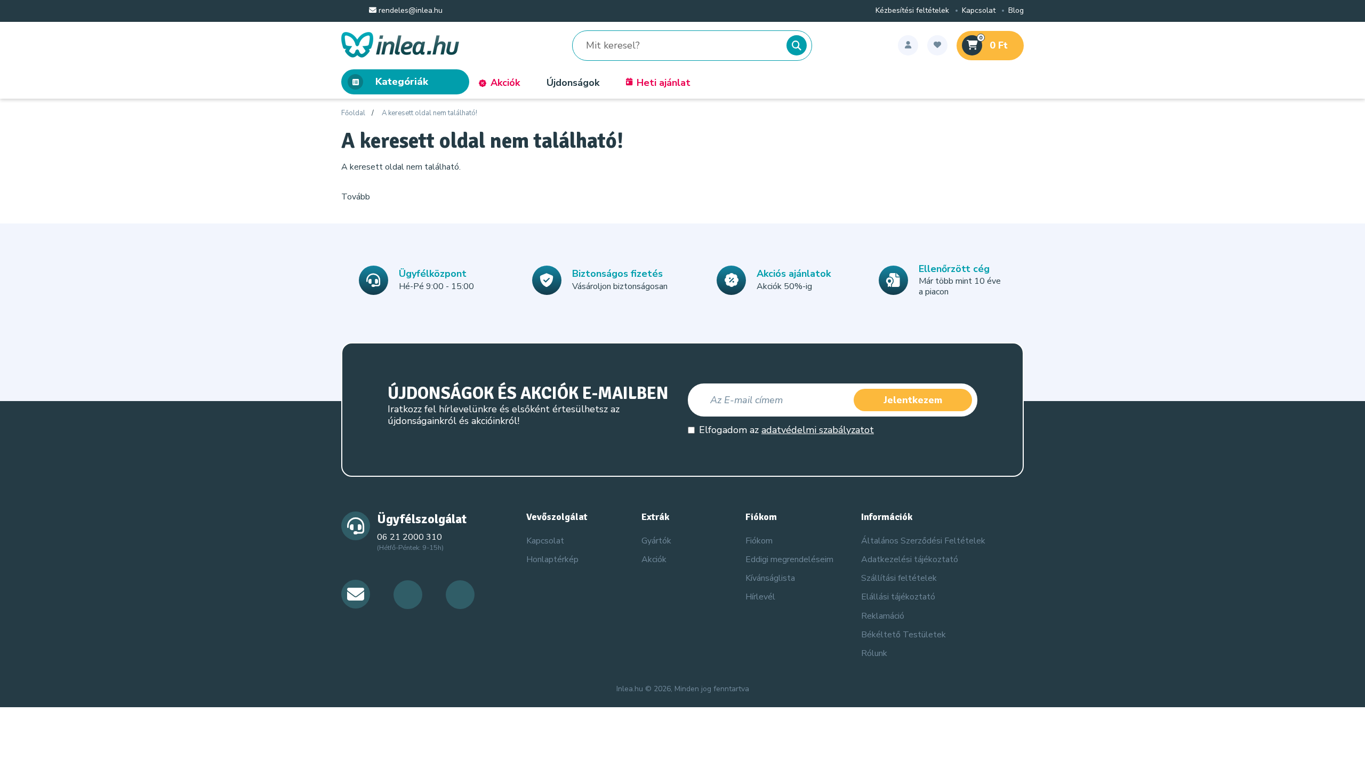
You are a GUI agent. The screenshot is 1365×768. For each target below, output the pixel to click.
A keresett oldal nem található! (429, 113)
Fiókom (759, 541)
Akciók (505, 82)
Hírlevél (760, 597)
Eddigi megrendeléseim (789, 559)
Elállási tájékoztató (898, 597)
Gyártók (656, 541)
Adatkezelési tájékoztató (909, 559)
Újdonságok (573, 82)
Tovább (355, 197)
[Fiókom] (908, 45)
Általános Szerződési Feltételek (923, 541)
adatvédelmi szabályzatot (817, 429)
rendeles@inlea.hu (409, 10)
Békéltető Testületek (903, 635)
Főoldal (353, 113)
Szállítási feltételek (899, 578)
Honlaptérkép (552, 559)
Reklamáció (882, 616)
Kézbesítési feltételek (912, 10)
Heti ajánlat (663, 82)
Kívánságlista (770, 578)
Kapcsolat (978, 10)
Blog (1016, 10)
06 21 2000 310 (409, 537)
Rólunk (874, 653)
